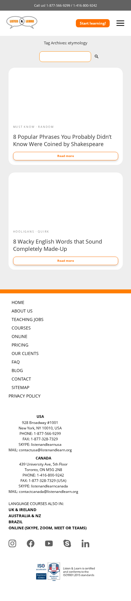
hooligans (23, 232)
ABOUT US (22, 311)
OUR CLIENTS (25, 353)
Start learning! (93, 23)
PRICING (20, 345)
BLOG (17, 370)
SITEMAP (20, 387)
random (46, 127)
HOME (18, 302)
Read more (65, 156)
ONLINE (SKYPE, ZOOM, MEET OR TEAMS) (48, 528)
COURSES (21, 328)
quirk (43, 232)
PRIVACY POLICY (25, 396)
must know (24, 127)
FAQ (16, 362)
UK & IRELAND (23, 509)
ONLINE (19, 336)
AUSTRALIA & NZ (25, 515)
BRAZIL (16, 521)
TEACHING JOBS (28, 319)
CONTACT (21, 379)
